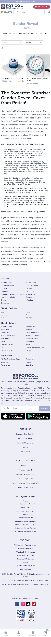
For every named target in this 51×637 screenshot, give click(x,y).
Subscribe (44, 408)
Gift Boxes (5, 332)
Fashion (4, 341)
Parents (4, 315)
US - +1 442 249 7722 (25, 507)
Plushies (29, 350)
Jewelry (29, 329)
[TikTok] (28, 604)
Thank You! (5, 300)
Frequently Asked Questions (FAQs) (25, 483)
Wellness (4, 362)
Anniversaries (31, 282)
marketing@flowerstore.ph (25, 524)
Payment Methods (25, 470)
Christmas (5, 303)
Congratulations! (32, 285)
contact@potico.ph (25, 517)
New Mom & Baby (8, 297)
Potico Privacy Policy (25, 487)
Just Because (31, 294)
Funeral (4, 288)
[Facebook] (17, 604)
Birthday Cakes (7, 327)
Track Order (25, 452)
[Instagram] (23, 604)
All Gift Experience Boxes (10, 359)
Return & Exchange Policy (25, 474)
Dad (2, 312)
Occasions (30, 365)
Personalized (31, 327)
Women (29, 318)
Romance (29, 297)
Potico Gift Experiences (25, 443)
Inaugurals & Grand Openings (12, 294)
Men (2, 318)
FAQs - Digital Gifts (25, 479)
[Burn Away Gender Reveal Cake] (38, 69)
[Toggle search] (49, 11)
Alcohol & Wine (32, 338)
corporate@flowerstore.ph (25, 531)
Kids (27, 315)
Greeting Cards (7, 350)
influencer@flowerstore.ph (25, 528)
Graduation (5, 291)
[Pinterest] (34, 604)
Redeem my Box (42, 7)
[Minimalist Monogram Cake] (13, 68)
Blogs (25, 447)
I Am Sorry (30, 291)
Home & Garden (7, 344)
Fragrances (30, 341)
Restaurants (30, 359)
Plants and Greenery (33, 335)
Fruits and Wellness (8, 335)
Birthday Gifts (6, 282)
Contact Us (25, 465)
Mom (28, 312)
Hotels (28, 362)
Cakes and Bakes (32, 332)
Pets (2, 347)
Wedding (29, 300)
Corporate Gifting (7, 285)
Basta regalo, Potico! (25, 438)
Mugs (28, 344)
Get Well (29, 288)
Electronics (5, 338)
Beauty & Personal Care (35, 347)
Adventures (5, 365)
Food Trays (5, 329)
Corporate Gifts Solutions (25, 434)
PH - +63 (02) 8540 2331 (25, 504)
